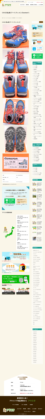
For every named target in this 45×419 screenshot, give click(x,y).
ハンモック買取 (36, 76)
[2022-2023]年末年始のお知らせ (39, 233)
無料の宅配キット (19, 204)
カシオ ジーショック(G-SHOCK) (36, 267)
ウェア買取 (35, 80)
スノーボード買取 (36, 159)
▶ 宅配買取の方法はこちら (6, 260)
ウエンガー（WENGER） (36, 257)
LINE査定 (5, 204)
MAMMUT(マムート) (36, 250)
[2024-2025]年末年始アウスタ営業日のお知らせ (39, 210)
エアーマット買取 (36, 75)
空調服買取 (35, 138)
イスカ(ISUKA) (35, 255)
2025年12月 (35, 331)
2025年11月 (35, 333)
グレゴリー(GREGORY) (36, 278)
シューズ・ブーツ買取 (37, 81)
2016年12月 (35, 360)
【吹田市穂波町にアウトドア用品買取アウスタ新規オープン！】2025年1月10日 (39, 204)
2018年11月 (35, 349)
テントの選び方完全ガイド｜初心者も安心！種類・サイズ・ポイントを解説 (39, 196)
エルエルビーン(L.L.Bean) (36, 259)
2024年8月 (34, 340)
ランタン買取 (36, 83)
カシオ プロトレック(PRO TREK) (36, 269)
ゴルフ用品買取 (36, 160)
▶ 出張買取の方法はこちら (6, 272)
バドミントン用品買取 (37, 149)
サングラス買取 (36, 93)
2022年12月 (35, 344)
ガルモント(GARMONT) (36, 273)
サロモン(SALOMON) (36, 284)
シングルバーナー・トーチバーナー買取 (37, 106)
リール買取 (35, 169)
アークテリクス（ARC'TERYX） (37, 252)
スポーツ (34, 291)
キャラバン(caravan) (9, 285)
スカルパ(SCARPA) (35, 285)
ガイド (34, 264)
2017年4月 (34, 353)
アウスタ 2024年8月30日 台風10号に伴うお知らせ (39, 222)
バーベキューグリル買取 (37, 98)
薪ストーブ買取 (36, 111)
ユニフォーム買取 (36, 152)
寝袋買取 (35, 69)
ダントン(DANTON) (36, 296)
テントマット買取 (36, 73)
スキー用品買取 (36, 157)
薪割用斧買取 (36, 113)
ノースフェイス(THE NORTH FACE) (37, 302)
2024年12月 (35, 337)
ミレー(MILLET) (35, 315)
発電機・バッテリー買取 (37, 123)
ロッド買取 (35, 168)
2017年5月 (34, 351)
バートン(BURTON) (36, 306)
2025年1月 (34, 335)
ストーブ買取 (36, 109)
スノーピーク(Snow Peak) (37, 289)
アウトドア (34, 253)
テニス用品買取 (36, 147)
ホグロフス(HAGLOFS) (36, 311)
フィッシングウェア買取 (37, 173)
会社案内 (42, 2)
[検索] (41, 22)
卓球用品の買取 (36, 155)
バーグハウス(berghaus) (36, 304)
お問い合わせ (38, 2)
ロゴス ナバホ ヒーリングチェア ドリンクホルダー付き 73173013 (39, 238)
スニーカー (34, 287)
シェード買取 (36, 78)
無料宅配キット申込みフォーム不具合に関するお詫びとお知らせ (39, 216)
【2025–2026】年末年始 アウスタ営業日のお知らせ (39, 183)
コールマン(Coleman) (36, 280)
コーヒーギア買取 (36, 101)
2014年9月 (34, 362)
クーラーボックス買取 (37, 174)
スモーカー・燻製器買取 (37, 99)
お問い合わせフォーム (24, 393)
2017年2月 (34, 356)
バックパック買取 (36, 89)
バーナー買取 (36, 84)
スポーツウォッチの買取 (37, 154)
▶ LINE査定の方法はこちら (6, 284)
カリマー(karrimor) (36, 271)
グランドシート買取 (37, 124)
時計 (33, 322)
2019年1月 (34, 346)
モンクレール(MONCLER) (36, 316)
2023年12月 (35, 342)
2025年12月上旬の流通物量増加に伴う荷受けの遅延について (39, 190)
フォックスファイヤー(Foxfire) (37, 309)
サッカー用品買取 (36, 151)
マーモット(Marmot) (36, 313)
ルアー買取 (35, 171)
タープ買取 (35, 67)
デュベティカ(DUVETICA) (36, 298)
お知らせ (34, 262)
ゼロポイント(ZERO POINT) (37, 294)
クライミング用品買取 (37, 131)
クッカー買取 (36, 92)
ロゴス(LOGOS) (35, 320)
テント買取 (35, 66)
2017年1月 (34, 358)
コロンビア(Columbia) (36, 282)
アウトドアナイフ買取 (37, 114)
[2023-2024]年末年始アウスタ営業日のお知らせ (39, 227)
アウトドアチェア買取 (37, 119)
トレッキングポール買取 (37, 90)
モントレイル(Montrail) (36, 318)
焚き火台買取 (36, 108)
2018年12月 (35, 347)
